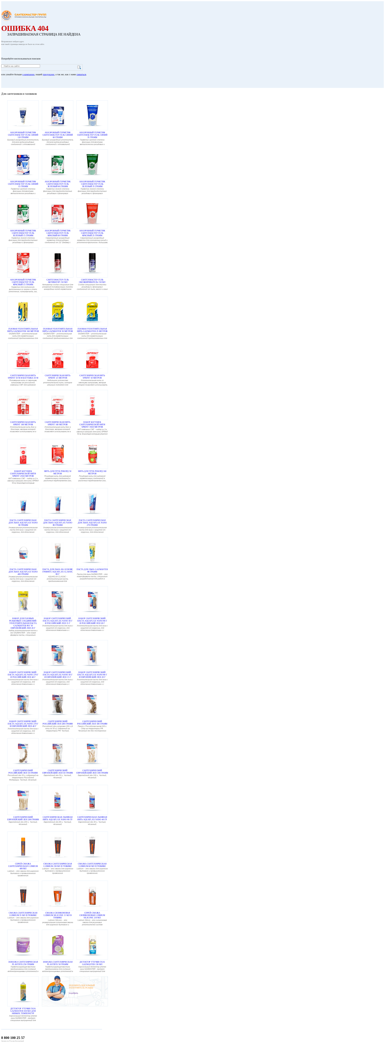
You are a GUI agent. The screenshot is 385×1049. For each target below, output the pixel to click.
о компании (28, 74)
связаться (81, 74)
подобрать (73, 993)
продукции (48, 74)
